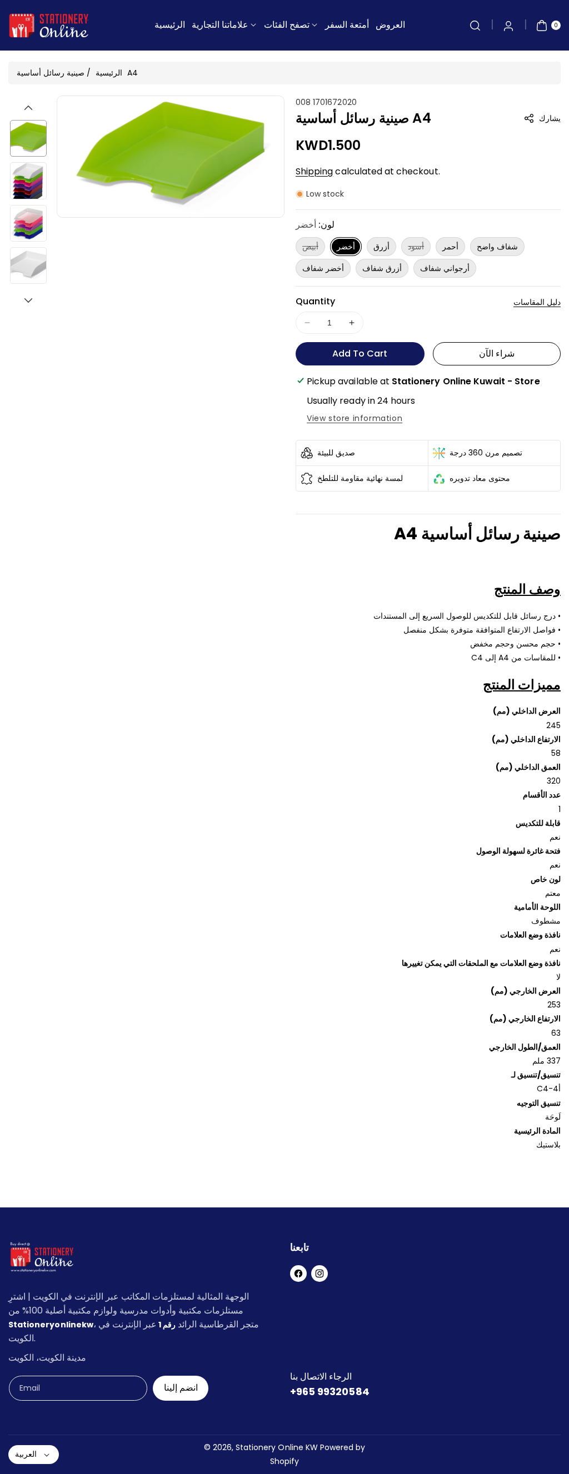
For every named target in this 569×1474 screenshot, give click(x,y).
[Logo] (41, 1259)
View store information (354, 418)
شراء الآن (497, 353)
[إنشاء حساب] (508, 25)
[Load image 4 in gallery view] (28, 265)
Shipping (314, 171)
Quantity (315, 301)
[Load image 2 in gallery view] (28, 180)
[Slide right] (28, 300)
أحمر (450, 246)
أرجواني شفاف (445, 268)
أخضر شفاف (323, 268)
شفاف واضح (497, 246)
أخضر (346, 246)
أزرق (381, 246)
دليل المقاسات (537, 302)
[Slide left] (28, 108)
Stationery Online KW (277, 1447)
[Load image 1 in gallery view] (28, 138)
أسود (419, 248)
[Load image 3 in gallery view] (28, 223)
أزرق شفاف (382, 268)
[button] (475, 25)
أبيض (313, 248)
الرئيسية (109, 72)
